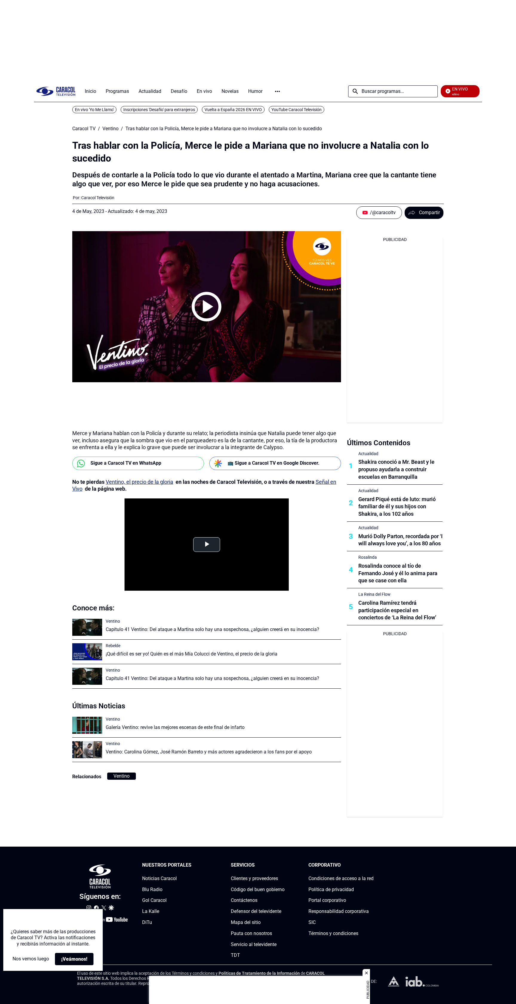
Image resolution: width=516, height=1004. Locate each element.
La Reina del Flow (374, 594)
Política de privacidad (331, 889)
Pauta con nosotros (251, 933)
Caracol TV (84, 128)
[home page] (55, 91)
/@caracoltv (383, 212)
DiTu (147, 922)
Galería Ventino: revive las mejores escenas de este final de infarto (175, 727)
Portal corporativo (327, 900)
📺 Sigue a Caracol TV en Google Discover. (274, 463)
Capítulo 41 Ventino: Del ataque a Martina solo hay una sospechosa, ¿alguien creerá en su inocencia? (212, 629)
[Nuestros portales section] (193, 865)
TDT (235, 955)
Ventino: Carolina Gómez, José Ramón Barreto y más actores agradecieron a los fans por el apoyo (209, 752)
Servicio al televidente (254, 944)
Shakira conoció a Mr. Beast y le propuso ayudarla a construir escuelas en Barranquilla (396, 469)
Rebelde (113, 645)
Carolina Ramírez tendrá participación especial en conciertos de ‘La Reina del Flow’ (397, 610)
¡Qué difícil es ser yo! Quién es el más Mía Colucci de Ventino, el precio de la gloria (191, 654)
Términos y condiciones (333, 933)
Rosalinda (367, 557)
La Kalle (150, 911)
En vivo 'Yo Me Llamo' (94, 109)
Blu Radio (152, 889)
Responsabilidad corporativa (338, 911)
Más (277, 91)
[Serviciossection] (283, 865)
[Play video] (207, 307)
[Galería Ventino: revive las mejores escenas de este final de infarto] (87, 725)
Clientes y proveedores (254, 878)
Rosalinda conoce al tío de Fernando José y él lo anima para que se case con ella (397, 573)
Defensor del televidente (256, 911)
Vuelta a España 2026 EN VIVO (233, 109)
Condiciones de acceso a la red (341, 878)
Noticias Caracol (159, 878)
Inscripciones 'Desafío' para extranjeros (159, 109)
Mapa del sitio (246, 922)
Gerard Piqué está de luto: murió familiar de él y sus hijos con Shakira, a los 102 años (397, 506)
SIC (312, 922)
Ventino (110, 128)
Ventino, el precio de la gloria (139, 482)
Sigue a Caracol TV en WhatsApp (125, 463)
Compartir (429, 212)
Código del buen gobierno (258, 889)
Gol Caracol (154, 900)
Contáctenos (244, 900)
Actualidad (368, 453)
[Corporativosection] (372, 865)
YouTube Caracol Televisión (296, 109)
